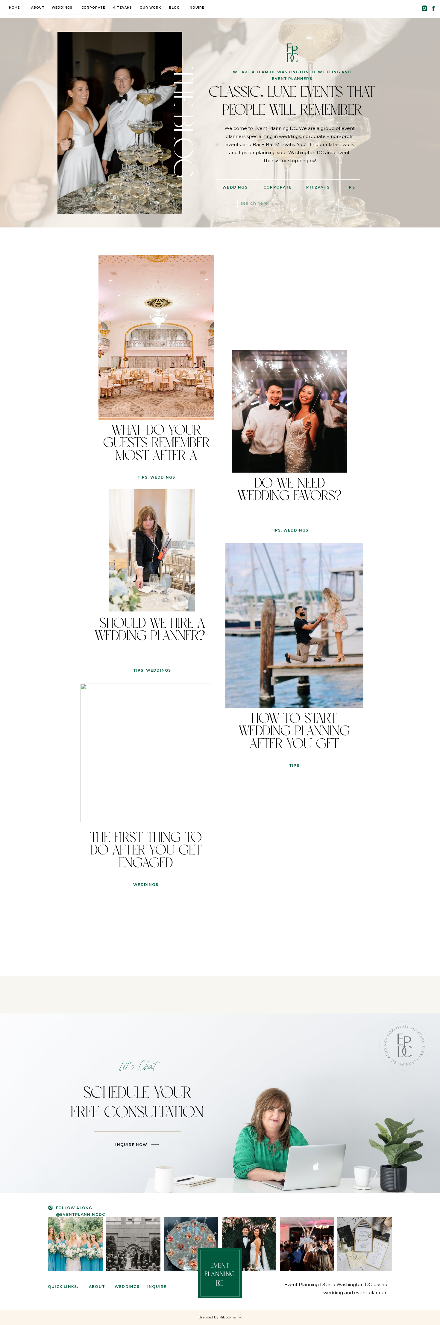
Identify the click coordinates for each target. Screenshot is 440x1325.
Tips (142, 477)
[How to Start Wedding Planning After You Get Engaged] (294, 625)
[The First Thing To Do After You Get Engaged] (146, 753)
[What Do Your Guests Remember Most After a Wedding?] (156, 337)
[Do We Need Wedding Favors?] (289, 411)
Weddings (162, 477)
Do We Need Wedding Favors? (290, 490)
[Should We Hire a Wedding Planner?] (152, 550)
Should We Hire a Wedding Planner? (152, 630)
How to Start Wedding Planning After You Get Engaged (294, 738)
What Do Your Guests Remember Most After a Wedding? (156, 449)
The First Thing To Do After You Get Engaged (146, 850)
